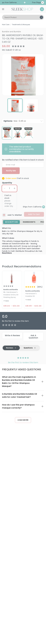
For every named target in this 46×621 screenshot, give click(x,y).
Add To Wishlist (15, 215)
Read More (7, 253)
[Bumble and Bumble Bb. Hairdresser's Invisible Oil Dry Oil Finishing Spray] (12, 277)
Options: (14, 120)
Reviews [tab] (9, 348)
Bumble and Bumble (11, 31)
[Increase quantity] (14, 188)
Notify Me (11, 170)
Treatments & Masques (21, 24)
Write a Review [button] (12, 335)
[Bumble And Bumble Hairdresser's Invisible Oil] (34, 277)
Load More (23, 420)
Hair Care (5, 24)
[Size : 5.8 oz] (28, 133)
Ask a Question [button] (33, 336)
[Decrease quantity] (4, 188)
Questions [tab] (28, 348)
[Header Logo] (22, 9)
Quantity (7, 183)
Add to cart (34, 214)
